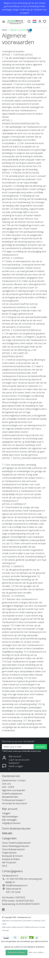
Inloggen (6, 813)
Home (4, 30)
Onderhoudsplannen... (12, 793)
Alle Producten (9, 862)
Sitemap (37, 920)
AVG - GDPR (8, 787)
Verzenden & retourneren (14, 803)
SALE (4, 865)
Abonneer (40, 746)
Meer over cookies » (36, 952)
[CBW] (27, 938)
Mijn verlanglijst (9, 819)
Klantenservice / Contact (14, 780)
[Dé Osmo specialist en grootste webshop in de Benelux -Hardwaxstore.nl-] (15, 21)
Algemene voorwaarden (19, 30)
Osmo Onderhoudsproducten (16, 842)
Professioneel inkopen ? (13, 800)
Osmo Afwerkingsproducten (15, 846)
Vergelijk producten (11, 823)
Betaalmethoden (10, 796)
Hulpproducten (9, 852)
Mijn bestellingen (10, 816)
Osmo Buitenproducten (13, 849)
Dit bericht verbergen (16, 952)
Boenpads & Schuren (12, 855)
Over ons (6, 783)
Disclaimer (27, 920)
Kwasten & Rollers (11, 859)
